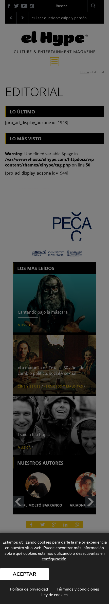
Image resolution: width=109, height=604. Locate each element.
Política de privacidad (29, 589)
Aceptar (24, 574)
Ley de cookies (54, 595)
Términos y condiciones (78, 589)
